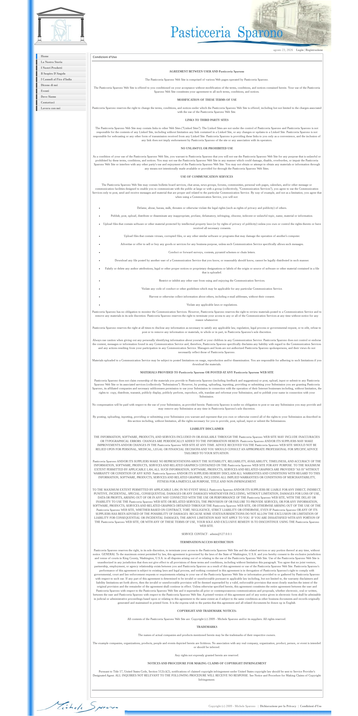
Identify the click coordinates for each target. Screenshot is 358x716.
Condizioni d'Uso (311, 706)
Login (299, 49)
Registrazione (314, 49)
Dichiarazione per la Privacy (278, 706)
